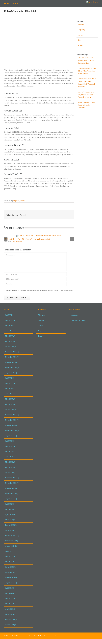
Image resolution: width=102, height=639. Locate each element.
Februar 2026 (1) (11, 341)
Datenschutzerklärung (78, 320)
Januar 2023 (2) (10, 530)
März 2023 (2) (10, 520)
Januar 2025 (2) (10, 410)
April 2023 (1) (10, 515)
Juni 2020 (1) (10, 599)
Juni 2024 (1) (10, 446)
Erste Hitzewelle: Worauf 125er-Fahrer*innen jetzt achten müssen (87, 70)
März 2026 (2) (10, 336)
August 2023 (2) (11, 499)
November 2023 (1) (12, 483)
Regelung (81, 30)
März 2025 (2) (10, 399)
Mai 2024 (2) (10, 452)
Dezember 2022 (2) (12, 536)
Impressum (74, 315)
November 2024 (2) (12, 420)
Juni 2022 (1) (10, 557)
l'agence (31, 636)
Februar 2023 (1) (11, 525)
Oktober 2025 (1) (11, 362)
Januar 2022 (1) (10, 567)
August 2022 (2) (11, 546)
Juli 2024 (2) (9, 441)
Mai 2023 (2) (10, 509)
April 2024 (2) (10, 457)
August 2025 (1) (11, 373)
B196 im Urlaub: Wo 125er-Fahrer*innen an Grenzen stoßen (27, 239)
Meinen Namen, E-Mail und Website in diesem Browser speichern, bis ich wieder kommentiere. (40, 291)
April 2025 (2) (10, 394)
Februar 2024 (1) (11, 467)
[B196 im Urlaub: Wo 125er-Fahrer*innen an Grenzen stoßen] (38, 236)
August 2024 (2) (11, 436)
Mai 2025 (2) (10, 389)
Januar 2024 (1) (10, 473)
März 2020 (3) (10, 614)
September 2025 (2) (12, 368)
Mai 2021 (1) (10, 593)
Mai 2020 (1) (10, 604)
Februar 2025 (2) (11, 404)
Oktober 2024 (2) (11, 425)
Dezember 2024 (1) (12, 415)
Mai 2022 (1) (10, 562)
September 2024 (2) (12, 431)
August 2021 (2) (11, 583)
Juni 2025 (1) (10, 383)
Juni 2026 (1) (10, 320)
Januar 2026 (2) (10, 347)
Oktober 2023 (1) (11, 488)
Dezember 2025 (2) (12, 352)
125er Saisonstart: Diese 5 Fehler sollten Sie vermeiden (87, 105)
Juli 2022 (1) (9, 551)
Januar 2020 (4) (10, 625)
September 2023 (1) (12, 494)
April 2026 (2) (10, 331)
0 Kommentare (17, 241)
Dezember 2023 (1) (12, 478)
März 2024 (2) (10, 462)
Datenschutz (52, 636)
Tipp (79, 40)
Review (22, 201)
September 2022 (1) (12, 541)
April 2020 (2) (10, 609)
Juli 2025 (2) (9, 378)
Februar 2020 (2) (11, 620)
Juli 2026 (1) (9, 315)
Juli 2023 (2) (9, 504)
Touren (80, 45)
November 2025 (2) (12, 357)
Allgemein (16, 201)
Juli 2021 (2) (9, 588)
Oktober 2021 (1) (11, 578)
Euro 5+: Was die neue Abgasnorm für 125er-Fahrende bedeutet (86, 94)
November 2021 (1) (12, 572)
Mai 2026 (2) (10, 326)
